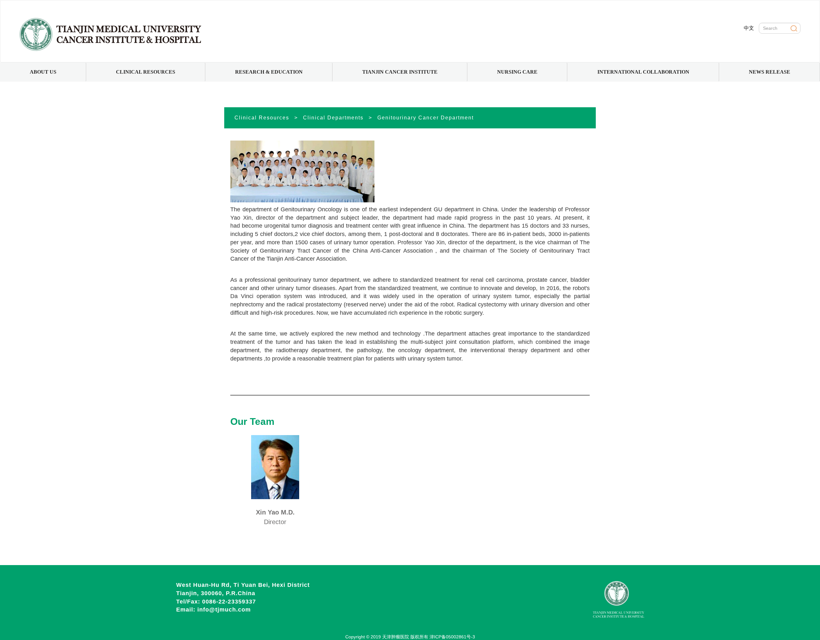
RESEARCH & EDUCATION (269, 72)
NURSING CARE (517, 72)
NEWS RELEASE (769, 72)
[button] (43, 72)
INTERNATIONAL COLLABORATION (643, 72)
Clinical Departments (333, 117)
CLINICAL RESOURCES (145, 72)
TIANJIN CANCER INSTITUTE (400, 72)
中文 (749, 28)
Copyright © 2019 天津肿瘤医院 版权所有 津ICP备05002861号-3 (410, 636)
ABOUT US (43, 72)
